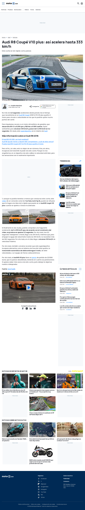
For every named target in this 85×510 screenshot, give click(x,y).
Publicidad (66, 478)
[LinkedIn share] (31, 308)
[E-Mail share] (35, 308)
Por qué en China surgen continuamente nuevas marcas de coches (70, 298)
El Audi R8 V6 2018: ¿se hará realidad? (15, 139)
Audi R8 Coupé (24, 115)
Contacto (66, 481)
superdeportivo (26, 131)
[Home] (12, 3)
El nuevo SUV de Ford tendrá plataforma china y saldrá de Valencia (69, 289)
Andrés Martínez (16, 105)
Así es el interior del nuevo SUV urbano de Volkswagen (69, 274)
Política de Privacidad (23, 504)
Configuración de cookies (48, 504)
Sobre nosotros (68, 475)
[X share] (27, 308)
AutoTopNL (11, 269)
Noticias (3, 9)
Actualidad (69, 302)
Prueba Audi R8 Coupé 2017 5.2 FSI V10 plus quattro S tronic (23, 144)
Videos (27, 9)
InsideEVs (69, 309)
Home (3, 37)
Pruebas (10, 9)
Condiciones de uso (62, 504)
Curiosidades (69, 284)
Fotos (32, 9)
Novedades (69, 277)
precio (34, 258)
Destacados (17, 9)
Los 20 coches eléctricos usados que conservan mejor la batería (70, 307)
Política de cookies (35, 504)
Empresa (68, 293)
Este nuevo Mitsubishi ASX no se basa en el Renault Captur (70, 281)
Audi (9, 37)
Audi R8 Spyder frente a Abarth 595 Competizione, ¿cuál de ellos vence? (28, 142)
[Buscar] (78, 3)
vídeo (4, 201)
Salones (38, 9)
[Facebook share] (23, 308)
